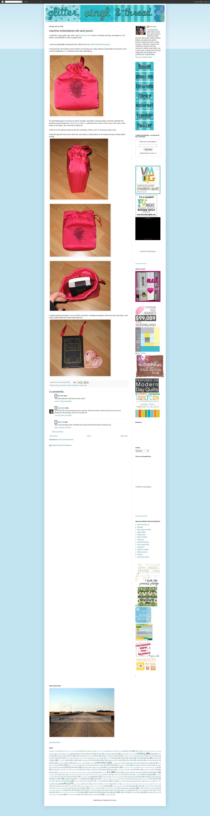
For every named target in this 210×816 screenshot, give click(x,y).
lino (124, 772)
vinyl (114, 792)
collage (52, 760)
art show (99, 754)
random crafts (96, 784)
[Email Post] (74, 382)
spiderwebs (73, 788)
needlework (94, 777)
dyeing (91, 763)
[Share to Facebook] (85, 382)
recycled (129, 784)
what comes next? (143, 557)
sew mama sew (97, 786)
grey (97, 767)
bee (71, 756)
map (78, 774)
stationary (93, 788)
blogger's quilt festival (108, 756)
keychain (66, 772)
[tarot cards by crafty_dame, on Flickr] (80, 376)
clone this (144, 516)
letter (91, 772)
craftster (101, 760)
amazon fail (146, 751)
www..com (148, 218)
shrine (146, 786)
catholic (96, 758)
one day (122, 777)
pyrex (120, 781)
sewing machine (117, 786)
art (85, 754)
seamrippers (83, 786)
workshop (69, 794)
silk (151, 786)
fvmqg (53, 767)
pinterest (60, 781)
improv (112, 769)
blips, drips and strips (144, 529)
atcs (115, 754)
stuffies (119, 788)
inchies (128, 769)
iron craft (155, 769)
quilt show (158, 781)
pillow (157, 779)
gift (65, 767)
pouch (91, 781)
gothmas (90, 767)
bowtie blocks (141, 756)
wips (61, 794)
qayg (134, 781)
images (103, 769)
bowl (133, 756)
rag (81, 784)
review (148, 784)
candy (74, 758)
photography (135, 779)
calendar (67, 758)
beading (64, 756)
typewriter (132, 790)
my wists (138, 516)
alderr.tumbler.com (143, 524)
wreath (76, 794)
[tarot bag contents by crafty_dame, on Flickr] (80, 311)
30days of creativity (69, 751)
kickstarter (74, 772)
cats (102, 758)
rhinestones (156, 784)
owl (146, 777)
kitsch (81, 772)
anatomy (56, 385)
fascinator (87, 765)
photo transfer (125, 779)
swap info (142, 788)
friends (146, 765)
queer (140, 781)
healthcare (152, 767)
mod (136, 774)
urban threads (75, 123)
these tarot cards (84, 35)
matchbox (84, 774)
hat (136, 767)
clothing (146, 758)
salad (56, 786)
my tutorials (73, 777)
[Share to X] (83, 382)
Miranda (60, 396)
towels (95, 790)
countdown (85, 760)
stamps (83, 788)
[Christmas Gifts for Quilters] (143, 656)
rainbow (87, 784)
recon (117, 784)
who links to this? (54, 742)
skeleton (156, 786)
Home (89, 436)
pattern (96, 779)
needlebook (84, 777)
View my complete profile (143, 57)
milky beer (140, 539)
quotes (76, 784)
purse (114, 781)
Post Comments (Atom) (65, 439)
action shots (99, 751)
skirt (50, 788)
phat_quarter (115, 779)
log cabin (136, 772)
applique (73, 754)
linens (103, 772)
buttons (60, 758)
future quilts (157, 765)
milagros (116, 774)
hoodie (80, 769)
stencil (100, 788)
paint (159, 777)
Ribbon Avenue (142, 552)
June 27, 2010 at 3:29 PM (63, 401)
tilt (75, 790)
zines (111, 794)
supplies (126, 788)
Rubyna (139, 554)
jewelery (52, 772)
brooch (150, 756)
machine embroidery (73, 385)
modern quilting (146, 774)
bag (61, 385)
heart (64, 385)
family (80, 765)
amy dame (61, 408)
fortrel (135, 765)
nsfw (112, 777)
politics (68, 781)
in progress (120, 769)
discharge (60, 763)
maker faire (71, 774)
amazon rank (155, 751)
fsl (151, 765)
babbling (140, 753)
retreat (142, 784)
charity (123, 758)
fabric (62, 765)
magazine (52, 774)
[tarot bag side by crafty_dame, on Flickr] (79, 200)
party (78, 779)
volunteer (150, 792)
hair (107, 767)
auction (123, 754)
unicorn (140, 790)
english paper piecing (135, 763)
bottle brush (126, 756)
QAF (125, 781)
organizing (130, 777)
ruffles (51, 786)
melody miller (107, 774)
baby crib (60, 422)
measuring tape (97, 774)
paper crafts (55, 779)
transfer (102, 790)
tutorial (118, 790)
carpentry (81, 758)
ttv (113, 790)
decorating (149, 760)
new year (105, 777)
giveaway (74, 767)
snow (61, 788)
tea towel (156, 788)
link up (118, 772)
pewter (107, 779)
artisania (140, 527)
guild (102, 767)
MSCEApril (64, 777)
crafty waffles (141, 532)
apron (80, 754)
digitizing (52, 763)
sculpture (74, 786)
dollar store (80, 763)
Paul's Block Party (143, 544)
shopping (132, 786)
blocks (96, 756)
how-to (96, 769)
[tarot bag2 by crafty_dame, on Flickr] (80, 257)
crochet (119, 760)
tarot (85, 385)
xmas (99, 794)
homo (73, 769)
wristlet (83, 794)
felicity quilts (141, 534)
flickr (119, 765)
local (129, 772)
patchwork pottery (143, 542)
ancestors (60, 754)
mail (58, 774)
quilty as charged (143, 549)
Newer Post (53, 436)
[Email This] (78, 382)
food (128, 765)
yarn (106, 794)
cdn (107, 758)
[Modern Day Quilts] (147, 392)
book (118, 756)
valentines (52, 792)
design (157, 760)
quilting (65, 783)
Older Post (124, 436)
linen (96, 772)
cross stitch (129, 760)
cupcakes (140, 760)
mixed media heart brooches (100, 44)
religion (136, 784)
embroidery (101, 762)
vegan (69, 792)
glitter (84, 767)
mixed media (129, 774)
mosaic (56, 777)
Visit (141, 263)
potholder (84, 781)
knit (86, 772)
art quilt (91, 754)
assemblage (108, 754)
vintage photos (93, 792)
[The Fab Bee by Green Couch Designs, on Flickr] (140, 353)
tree (108, 790)
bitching (89, 756)
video (74, 792)
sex (125, 786)
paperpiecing (69, 779)
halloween (115, 767)
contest (67, 760)
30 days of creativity (55, 751)
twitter (124, 790)
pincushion (52, 781)
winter (56, 794)
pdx (102, 779)
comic (60, 760)
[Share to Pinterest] (87, 382)
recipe (111, 784)
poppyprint (140, 547)
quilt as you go (148, 781)
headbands (143, 767)
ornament (139, 777)
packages (153, 777)
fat (93, 765)
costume (76, 760)
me (90, 774)
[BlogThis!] (80, 382)
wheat (157, 792)
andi (66, 754)
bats (58, 756)
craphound (111, 760)
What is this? (148, 239)
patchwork (86, 779)
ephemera (147, 763)
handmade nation (128, 767)
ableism (84, 751)
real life (105, 784)
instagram (146, 769)
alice (119, 751)
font (123, 765)
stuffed (112, 788)
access (92, 751)
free (140, 765)
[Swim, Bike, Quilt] (146, 671)
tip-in (84, 790)
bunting (157, 756)
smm (55, 788)
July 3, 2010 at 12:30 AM (63, 427)
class (138, 758)
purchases (105, 781)
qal (130, 781)
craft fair (93, 760)
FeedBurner (153, 153)
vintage (81, 792)
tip (79, 790)
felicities (108, 765)
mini (122, 774)
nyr (117, 777)
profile (98, 781)
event (159, 763)
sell (90, 786)
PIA (151, 779)
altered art (127, 751)
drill (86, 763)
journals (59, 772)
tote (90, 790)
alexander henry (110, 751)
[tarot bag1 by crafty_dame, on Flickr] (76, 116)
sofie (66, 788)
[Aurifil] (154, 656)
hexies (55, 769)
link (108, 772)
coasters (156, 758)
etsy (154, 763)
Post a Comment (57, 432)
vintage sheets (105, 792)
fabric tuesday (72, 765)
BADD (159, 754)
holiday (62, 769)
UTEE (157, 790)
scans (63, 786)
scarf (68, 786)
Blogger (113, 800)
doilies (67, 763)
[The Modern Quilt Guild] (144, 640)
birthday (82, 756)
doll (73, 763)
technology (52, 790)
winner (51, 794)
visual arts (134, 792)
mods (157, 774)
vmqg (141, 792)
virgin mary (124, 792)
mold (50, 777)
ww (88, 794)
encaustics (123, 763)
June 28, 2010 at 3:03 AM (63, 415)
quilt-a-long (54, 784)
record (123, 784)
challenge (114, 758)
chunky (130, 758)
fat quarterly (99, 765)
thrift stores (67, 790)
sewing (81, 385)
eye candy (54, 765)
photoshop (145, 779)
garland (59, 767)
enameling (115, 763)
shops (140, 786)
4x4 (78, 751)
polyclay (77, 781)
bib (76, 756)
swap (133, 788)
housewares (88, 769)
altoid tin (137, 751)
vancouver (62, 792)
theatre (60, 790)
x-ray (93, 794)
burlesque (52, 758)
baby (152, 754)
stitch (106, 788)
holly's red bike (142, 537)
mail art (63, 774)
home (67, 769)
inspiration (136, 769)
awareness (131, 754)
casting (89, 758)
